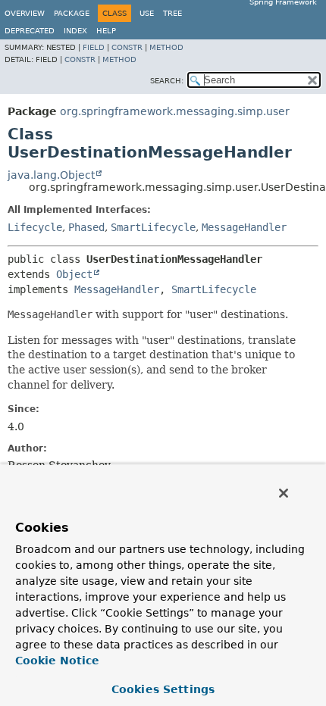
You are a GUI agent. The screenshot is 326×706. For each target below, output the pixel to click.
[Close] (283, 493)
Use (146, 13)
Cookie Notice (57, 660)
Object (74, 274)
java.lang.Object (51, 175)
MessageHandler (244, 227)
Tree (172, 13)
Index (75, 31)
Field (94, 47)
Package (71, 13)
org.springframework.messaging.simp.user (175, 111)
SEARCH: (166, 81)
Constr (127, 47)
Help (106, 31)
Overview (25, 13)
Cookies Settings (163, 689)
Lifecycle (35, 227)
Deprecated (30, 31)
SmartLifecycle (153, 227)
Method (166, 47)
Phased (86, 227)
